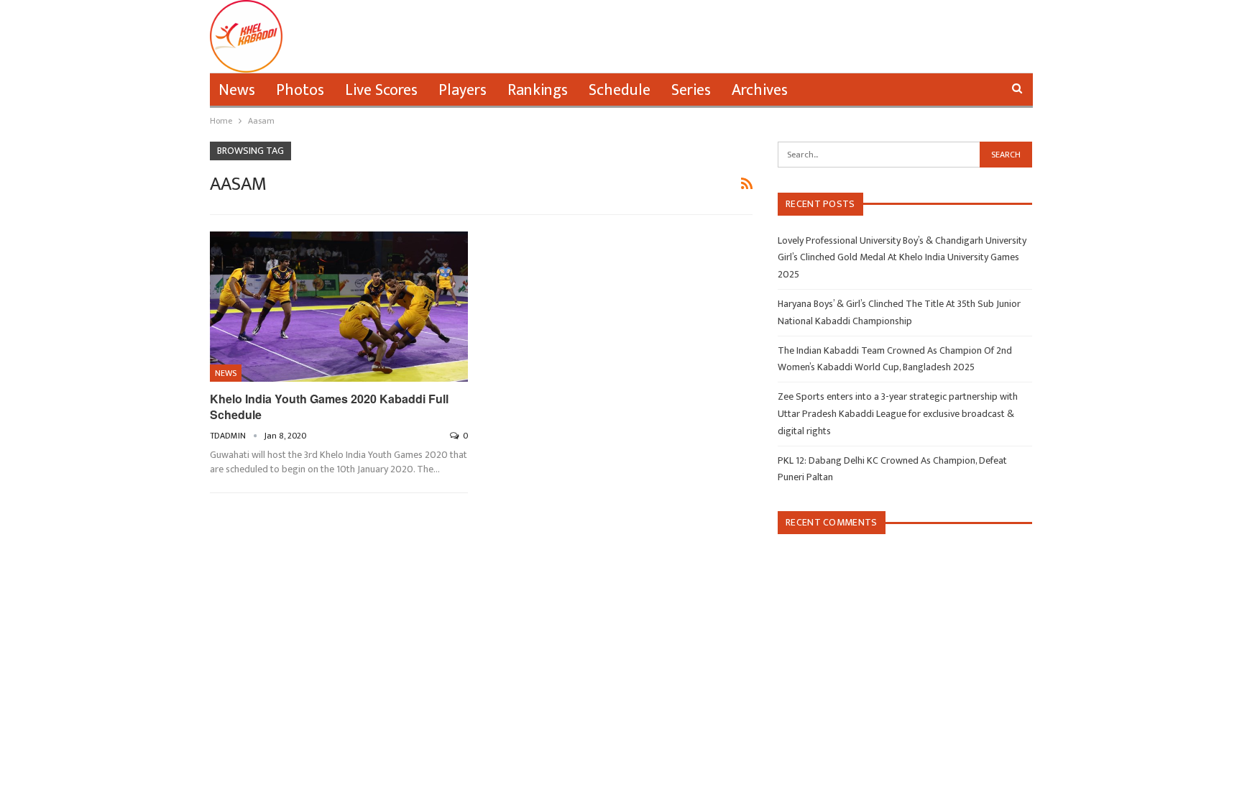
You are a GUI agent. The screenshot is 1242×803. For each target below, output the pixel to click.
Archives (760, 90)
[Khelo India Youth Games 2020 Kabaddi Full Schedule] (339, 306)
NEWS (225, 373)
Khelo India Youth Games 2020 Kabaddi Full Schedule (329, 406)
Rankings (537, 90)
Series (691, 90)
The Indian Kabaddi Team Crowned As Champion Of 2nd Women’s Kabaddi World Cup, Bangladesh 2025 (895, 359)
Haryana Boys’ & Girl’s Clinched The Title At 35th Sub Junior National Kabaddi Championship (899, 312)
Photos (300, 90)
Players (462, 90)
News (236, 90)
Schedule (619, 90)
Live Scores (381, 90)
